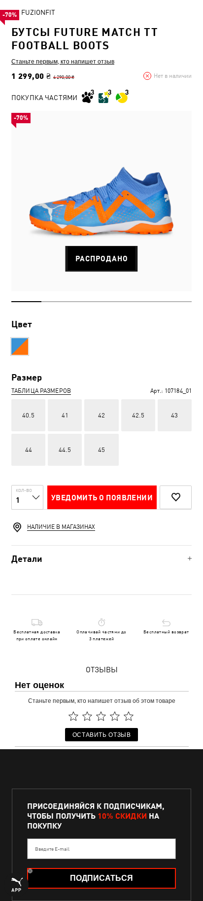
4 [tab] (117, 301)
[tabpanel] (101, 201)
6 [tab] (177, 301)
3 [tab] (86, 301)
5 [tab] (147, 301)
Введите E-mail (52, 849)
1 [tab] (26, 301)
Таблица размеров (41, 390)
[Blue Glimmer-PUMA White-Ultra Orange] (19, 346)
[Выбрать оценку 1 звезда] (73, 716)
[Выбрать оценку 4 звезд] (114, 716)
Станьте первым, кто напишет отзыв (62, 61)
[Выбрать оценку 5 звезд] (128, 716)
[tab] (101, 559)
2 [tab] (56, 301)
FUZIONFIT (38, 12)
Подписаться (101, 878)
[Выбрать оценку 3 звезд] (101, 716)
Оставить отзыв (101, 734)
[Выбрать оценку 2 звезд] (87, 716)
